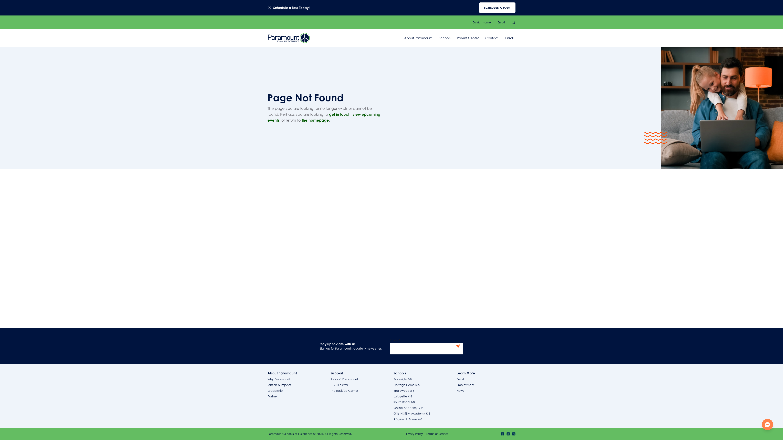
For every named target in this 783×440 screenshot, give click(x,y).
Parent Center (468, 38)
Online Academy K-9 (408, 407)
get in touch (340, 114)
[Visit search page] (513, 22)
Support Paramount (344, 379)
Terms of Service (437, 434)
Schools (444, 38)
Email (395, 340)
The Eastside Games (344, 390)
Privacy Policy (414, 434)
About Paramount (418, 38)
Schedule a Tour (497, 7)
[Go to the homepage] (289, 38)
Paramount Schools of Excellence (290, 434)
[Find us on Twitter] (508, 434)
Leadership (275, 390)
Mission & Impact (279, 385)
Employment (465, 385)
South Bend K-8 (404, 402)
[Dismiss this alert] (270, 8)
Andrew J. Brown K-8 (408, 419)
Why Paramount (279, 379)
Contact (491, 38)
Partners (273, 396)
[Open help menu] (767, 424)
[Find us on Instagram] (513, 434)
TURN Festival (339, 385)
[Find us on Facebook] (502, 434)
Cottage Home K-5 (407, 385)
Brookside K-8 (403, 379)
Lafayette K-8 (403, 396)
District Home (482, 22)
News (460, 390)
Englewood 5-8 (404, 390)
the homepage (315, 120)
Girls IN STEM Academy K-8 (412, 413)
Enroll (501, 22)
